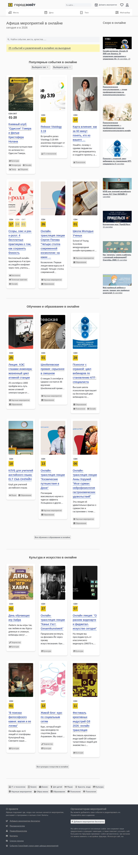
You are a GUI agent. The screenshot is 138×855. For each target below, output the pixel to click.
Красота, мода (84, 787)
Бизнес (33, 787)
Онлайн (28, 165)
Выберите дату (61, 67)
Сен (43, 115)
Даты (51, 12)
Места (16, 12)
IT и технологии (49, 154)
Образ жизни (42, 791)
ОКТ (23, 219)
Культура (15, 161)
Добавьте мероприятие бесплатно (88, 822)
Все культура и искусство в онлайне (52, 767)
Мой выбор (125, 12)
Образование (48, 284)
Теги (87, 12)
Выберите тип (39, 67)
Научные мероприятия (52, 280)
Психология (80, 162)
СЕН (11, 219)
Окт (43, 701)
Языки (13, 495)
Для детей (57, 787)
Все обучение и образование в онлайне (52, 537)
